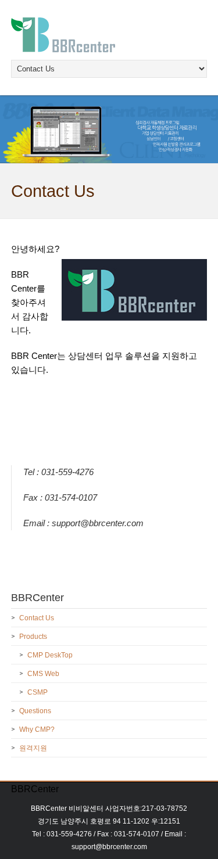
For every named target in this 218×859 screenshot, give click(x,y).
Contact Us (36, 618)
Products (33, 636)
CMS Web (43, 674)
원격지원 (33, 748)
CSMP (37, 692)
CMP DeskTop (50, 655)
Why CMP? (37, 729)
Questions (35, 711)
